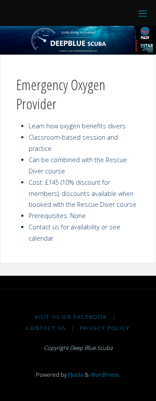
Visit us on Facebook (71, 316)
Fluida (75, 374)
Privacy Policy (105, 328)
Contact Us (46, 328)
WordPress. (105, 374)
